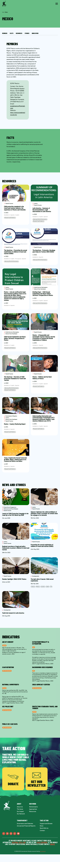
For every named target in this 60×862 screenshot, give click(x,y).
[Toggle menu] (56, 4)
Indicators (35, 33)
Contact (42, 830)
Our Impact (20, 811)
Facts (11, 33)
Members (4, 33)
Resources (19, 33)
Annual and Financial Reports (26, 826)
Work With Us (44, 828)
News (41, 826)
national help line (19, 842)
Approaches (33, 809)
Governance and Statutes (25, 823)
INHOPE (52, 844)
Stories (27, 33)
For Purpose (43, 851)
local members (42, 842)
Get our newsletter (37, 783)
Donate (13, 784)
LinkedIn (14, 833)
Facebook (3, 833)
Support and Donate (46, 823)
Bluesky (7, 833)
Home (3, 12)
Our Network (21, 814)
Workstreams (33, 807)
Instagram (11, 833)
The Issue (20, 809)
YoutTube (18, 833)
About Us (20, 807)
